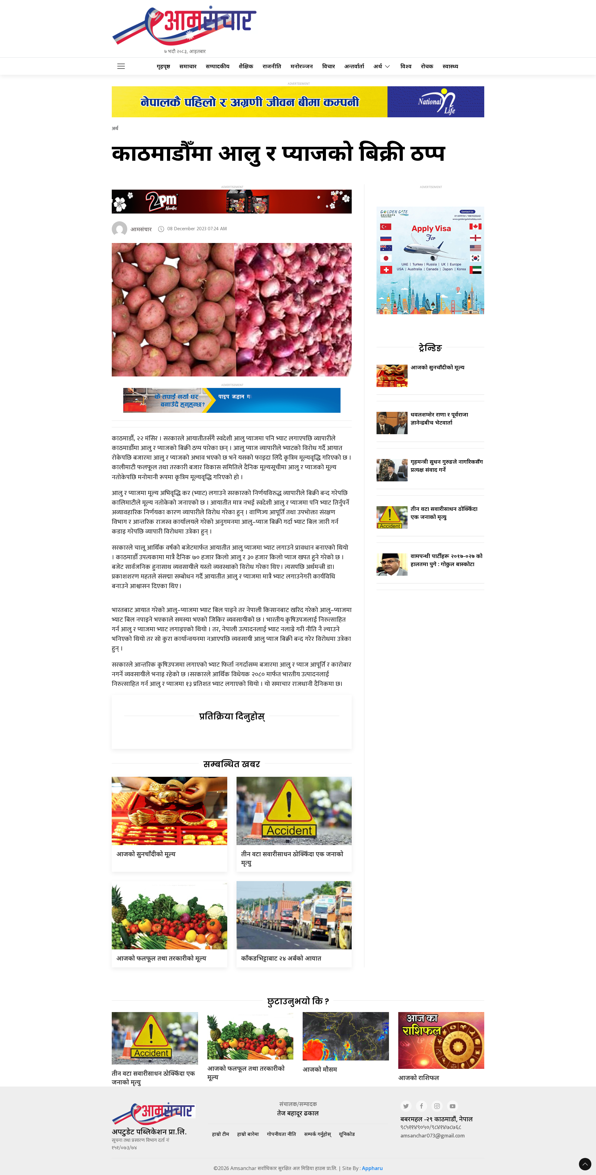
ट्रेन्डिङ (430, 348)
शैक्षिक (246, 66)
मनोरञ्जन (302, 66)
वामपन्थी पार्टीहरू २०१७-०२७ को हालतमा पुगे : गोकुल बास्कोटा (446, 559)
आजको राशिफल (418, 1078)
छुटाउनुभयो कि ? (298, 1001)
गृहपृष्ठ (163, 66)
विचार (328, 66)
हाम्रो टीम (220, 1134)
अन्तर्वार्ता (354, 66)
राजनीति (272, 66)
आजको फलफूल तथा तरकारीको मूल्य (161, 958)
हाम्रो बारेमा (248, 1134)
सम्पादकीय (217, 66)
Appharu (372, 1168)
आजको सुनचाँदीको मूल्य (146, 854)
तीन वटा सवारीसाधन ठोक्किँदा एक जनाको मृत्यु (444, 512)
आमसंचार (141, 229)
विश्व (406, 66)
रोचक (427, 66)
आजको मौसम (320, 1069)
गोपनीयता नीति (281, 1134)
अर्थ (377, 66)
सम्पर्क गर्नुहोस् (317, 1134)
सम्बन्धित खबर (231, 764)
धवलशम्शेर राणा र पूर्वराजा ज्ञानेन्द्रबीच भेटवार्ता (439, 418)
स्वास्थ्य (450, 66)
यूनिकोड (347, 1134)
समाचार (187, 66)
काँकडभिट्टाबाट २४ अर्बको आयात (281, 958)
